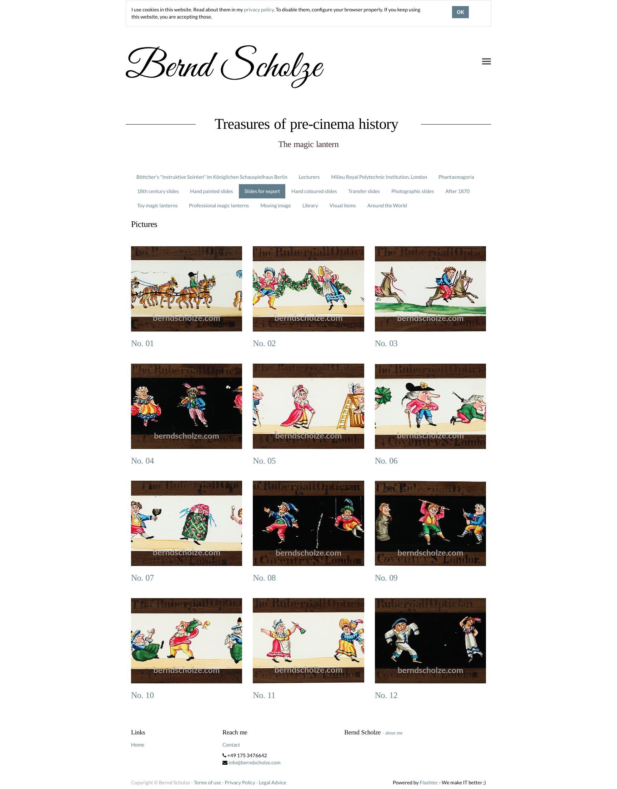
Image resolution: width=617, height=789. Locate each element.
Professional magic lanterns (219, 205)
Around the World (387, 205)
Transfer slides (364, 191)
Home (137, 745)
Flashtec (429, 782)
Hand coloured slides (314, 191)
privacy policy (259, 9)
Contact (231, 745)
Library (310, 205)
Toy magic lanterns (157, 205)
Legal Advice (272, 782)
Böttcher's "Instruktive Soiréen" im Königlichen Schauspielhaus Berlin (211, 177)
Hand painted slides (211, 191)
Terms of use (207, 782)
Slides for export (262, 191)
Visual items (343, 205)
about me (393, 732)
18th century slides (158, 191)
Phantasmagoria (456, 177)
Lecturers (309, 177)
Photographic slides (412, 191)
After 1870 (458, 191)
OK (460, 12)
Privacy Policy (240, 782)
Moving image (275, 205)
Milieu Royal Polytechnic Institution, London (379, 177)
